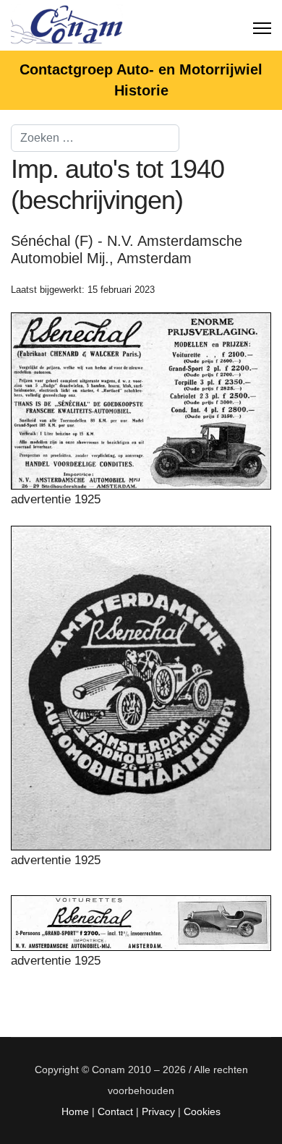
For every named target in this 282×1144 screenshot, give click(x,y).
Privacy (158, 1111)
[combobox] (95, 138)
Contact (115, 1111)
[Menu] (262, 25)
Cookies (202, 1111)
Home (75, 1111)
